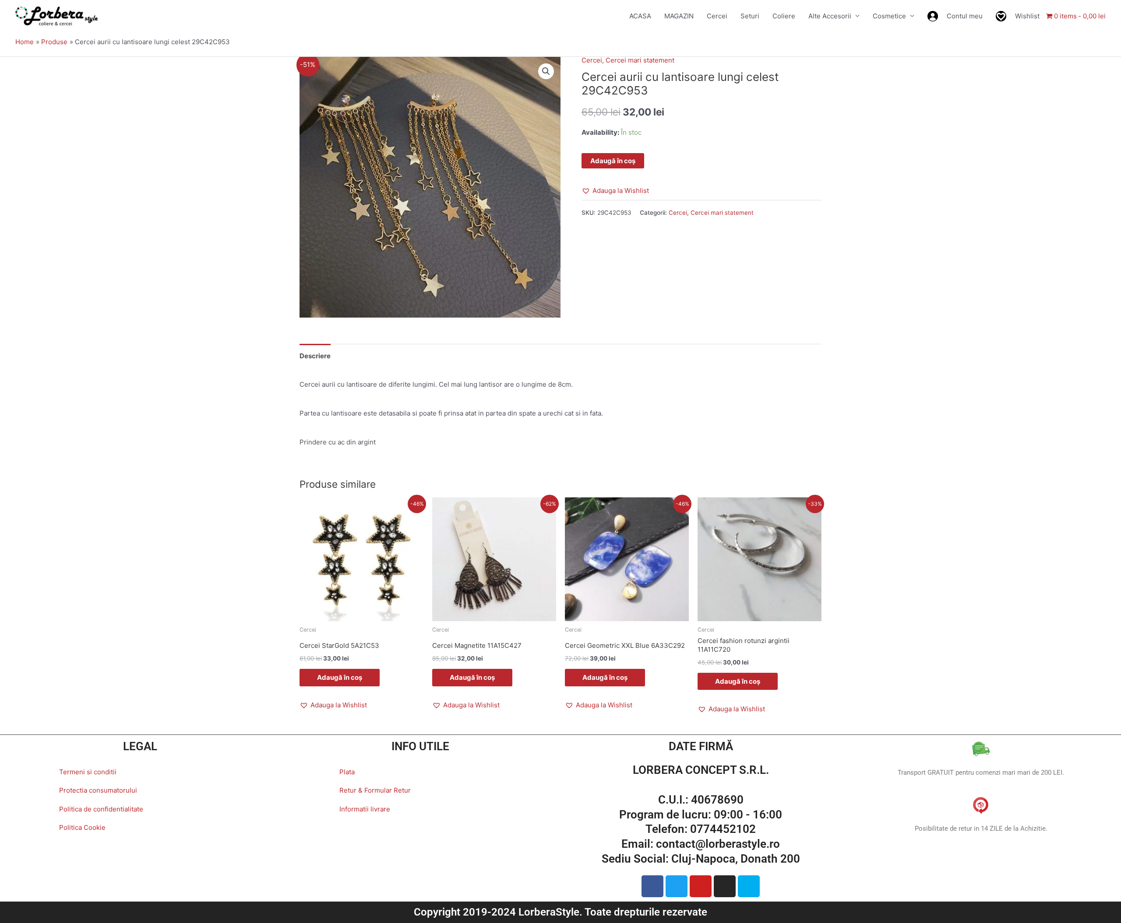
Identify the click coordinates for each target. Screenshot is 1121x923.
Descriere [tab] (315, 356)
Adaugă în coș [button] (339, 677)
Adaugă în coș (612, 161)
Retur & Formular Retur (375, 790)
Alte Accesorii (829, 16)
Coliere (783, 16)
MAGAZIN (679, 16)
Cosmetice (889, 16)
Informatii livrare (364, 809)
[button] (546, 71)
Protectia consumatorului (98, 790)
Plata (347, 772)
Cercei (717, 16)
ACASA (640, 16)
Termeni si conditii (87, 772)
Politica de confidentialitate (101, 809)
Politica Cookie (82, 827)
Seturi (749, 16)
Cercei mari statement (640, 60)
